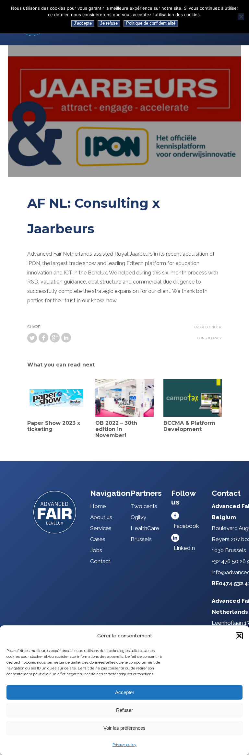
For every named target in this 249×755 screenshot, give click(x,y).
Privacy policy (124, 744)
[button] (239, 636)
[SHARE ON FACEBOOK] (43, 338)
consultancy (209, 338)
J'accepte (83, 23)
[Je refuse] (241, 16)
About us (101, 517)
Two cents (144, 506)
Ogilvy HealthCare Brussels (145, 528)
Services (101, 528)
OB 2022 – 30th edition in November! (116, 429)
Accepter (124, 692)
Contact (100, 561)
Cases (97, 539)
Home (98, 506)
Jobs (96, 550)
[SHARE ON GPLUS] (55, 338)
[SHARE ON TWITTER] (32, 338)
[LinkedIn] (66, 338)
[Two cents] (54, 512)
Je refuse (109, 23)
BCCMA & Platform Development (189, 426)
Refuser (124, 710)
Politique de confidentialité (150, 23)
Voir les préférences (124, 728)
